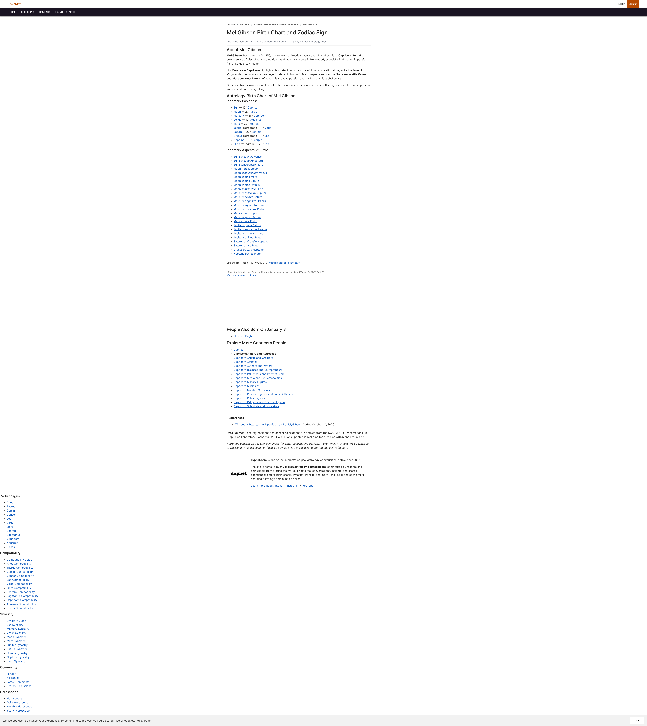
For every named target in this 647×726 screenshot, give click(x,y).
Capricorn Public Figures (249, 398)
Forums (11, 673)
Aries (10, 502)
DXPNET (15, 4)
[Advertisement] (299, 303)
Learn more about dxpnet (267, 485)
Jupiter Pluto (248, 237)
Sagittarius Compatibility (22, 596)
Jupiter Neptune (248, 233)
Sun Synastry (15, 624)
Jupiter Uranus (250, 229)
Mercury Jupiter (250, 193)
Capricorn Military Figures (250, 382)
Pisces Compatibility (20, 608)
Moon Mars (245, 176)
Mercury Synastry (18, 628)
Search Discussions (19, 686)
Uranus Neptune (249, 249)
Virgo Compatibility (19, 583)
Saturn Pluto (246, 245)
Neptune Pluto (247, 253)
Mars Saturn (247, 217)
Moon (237, 111)
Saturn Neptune (251, 241)
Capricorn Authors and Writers (253, 365)
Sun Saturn (248, 160)
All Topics (13, 677)
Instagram (293, 485)
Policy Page (143, 720)
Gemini (11, 510)
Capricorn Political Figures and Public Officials (263, 394)
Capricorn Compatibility (22, 600)
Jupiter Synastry (17, 645)
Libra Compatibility (19, 588)
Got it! (637, 720)
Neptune (239, 140)
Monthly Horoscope (19, 706)
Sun (236, 107)
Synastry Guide (16, 620)
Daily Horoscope (17, 702)
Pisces (11, 547)
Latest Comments (18, 682)
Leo (267, 135)
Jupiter (238, 127)
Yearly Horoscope (18, 710)
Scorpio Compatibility (21, 592)
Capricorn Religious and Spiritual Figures (259, 402)
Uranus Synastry (17, 653)
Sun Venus (248, 156)
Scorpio (254, 123)
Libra (10, 526)
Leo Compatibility (18, 579)
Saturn (238, 131)
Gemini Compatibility (20, 571)
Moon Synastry (16, 637)
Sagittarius (13, 534)
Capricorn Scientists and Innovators (256, 406)
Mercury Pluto (249, 209)
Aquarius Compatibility (21, 604)
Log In (621, 4)
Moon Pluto (248, 189)
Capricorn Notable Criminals (252, 390)
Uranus (238, 135)
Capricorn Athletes (245, 361)
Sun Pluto (248, 164)
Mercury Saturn (248, 197)
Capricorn (254, 107)
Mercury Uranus (250, 201)
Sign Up (633, 4)
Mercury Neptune (249, 205)
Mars (237, 123)
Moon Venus (250, 172)
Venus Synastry (16, 633)
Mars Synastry (16, 641)
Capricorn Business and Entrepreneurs (258, 370)
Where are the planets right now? (284, 262)
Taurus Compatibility (20, 567)
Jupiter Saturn (247, 225)
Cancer (11, 514)
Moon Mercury (246, 168)
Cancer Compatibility (20, 575)
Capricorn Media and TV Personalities (258, 378)
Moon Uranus (247, 185)
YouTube (307, 485)
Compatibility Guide (19, 559)
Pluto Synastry (16, 661)
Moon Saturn (246, 180)
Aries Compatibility (19, 563)
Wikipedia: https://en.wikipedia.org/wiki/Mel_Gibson (268, 424)
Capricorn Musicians (246, 386)
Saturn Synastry (17, 649)
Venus (237, 119)
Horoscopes (14, 698)
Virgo (253, 111)
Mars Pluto (245, 221)
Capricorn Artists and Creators (253, 357)
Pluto (237, 144)
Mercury (239, 115)
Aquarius (255, 119)
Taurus (11, 506)
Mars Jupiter (246, 213)
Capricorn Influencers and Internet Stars (259, 374)
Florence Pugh (243, 336)
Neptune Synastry (18, 657)
